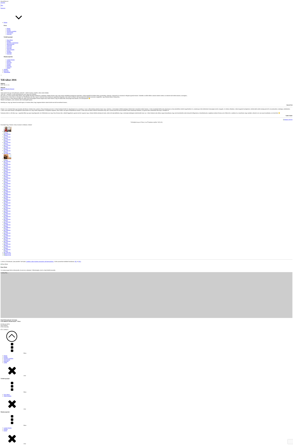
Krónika (9, 30)
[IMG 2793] (8, 139)
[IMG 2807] (8, 153)
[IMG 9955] (8, 244)
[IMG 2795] (8, 142)
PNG (79, 261)
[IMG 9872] (8, 222)
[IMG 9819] (8, 208)
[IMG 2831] (8, 172)
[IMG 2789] (7, 131)
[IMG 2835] (8, 175)
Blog (2, 5)
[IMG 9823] (8, 213)
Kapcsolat (9, 34)
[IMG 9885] (8, 224)
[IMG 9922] (8, 238)
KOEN (8, 68)
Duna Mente (10, 40)
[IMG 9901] (8, 233)
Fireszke (9, 64)
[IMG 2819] (8, 161)
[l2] (7, 255)
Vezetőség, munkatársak (12, 42)
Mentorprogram (10, 44)
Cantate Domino (11, 59)
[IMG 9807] (8, 197)
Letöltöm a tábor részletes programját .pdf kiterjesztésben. (40, 261)
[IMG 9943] (8, 241)
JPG (76, 261)
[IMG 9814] (8, 205)
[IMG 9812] (8, 202)
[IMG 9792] (8, 189)
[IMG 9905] (8, 235)
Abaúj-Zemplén (10, 49)
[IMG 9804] (8, 194)
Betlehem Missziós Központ (7, 89)
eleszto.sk (3, 8)
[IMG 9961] (8, 252)
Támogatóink (10, 32)
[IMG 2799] (8, 145)
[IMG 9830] (8, 219)
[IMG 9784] (8, 183)
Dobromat (9, 47)
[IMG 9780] (8, 178)
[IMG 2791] (8, 137)
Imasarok (3, 2)
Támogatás (9, 45)
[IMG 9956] (8, 246)
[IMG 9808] (8, 200)
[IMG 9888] (8, 227)
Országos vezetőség (11, 31)
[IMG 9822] (8, 211)
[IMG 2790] (8, 134)
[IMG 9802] (8, 191)
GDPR (5, 362)
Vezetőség (9, 52)
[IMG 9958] (8, 249)
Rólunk (8, 28)
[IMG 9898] (8, 230)
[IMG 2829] (8, 169)
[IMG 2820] (8, 164)
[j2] (7, 253)
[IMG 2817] (7, 158)
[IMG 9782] (8, 180)
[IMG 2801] (8, 148)
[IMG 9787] (8, 186)
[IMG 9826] (8, 216)
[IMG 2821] (8, 167)
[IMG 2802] (8, 150)
